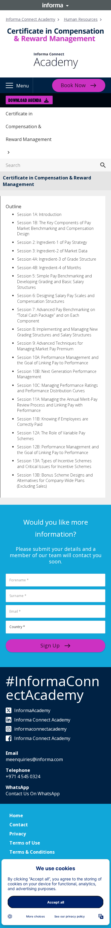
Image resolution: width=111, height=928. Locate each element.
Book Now (73, 85)
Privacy (17, 834)
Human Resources (81, 19)
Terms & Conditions (32, 852)
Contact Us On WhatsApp (33, 793)
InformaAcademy (32, 710)
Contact (18, 824)
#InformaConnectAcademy (53, 688)
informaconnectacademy (40, 729)
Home (16, 815)
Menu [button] (22, 86)
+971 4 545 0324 (23, 776)
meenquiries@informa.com (34, 759)
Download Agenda (24, 100)
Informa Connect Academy (30, 19)
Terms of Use (24, 843)
